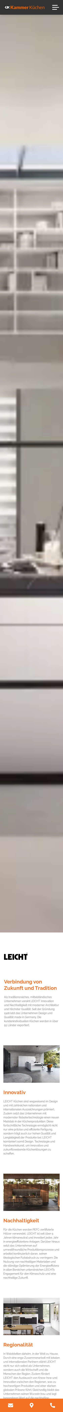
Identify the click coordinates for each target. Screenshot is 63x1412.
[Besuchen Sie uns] (31, 1405)
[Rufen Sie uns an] (52, 1405)
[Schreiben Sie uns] (10, 1405)
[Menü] (55, 7)
